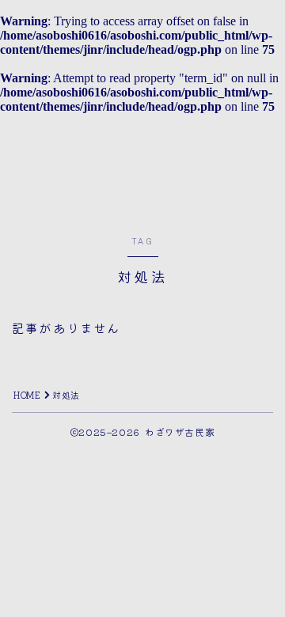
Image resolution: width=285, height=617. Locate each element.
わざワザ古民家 (143, 146)
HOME (26, 394)
